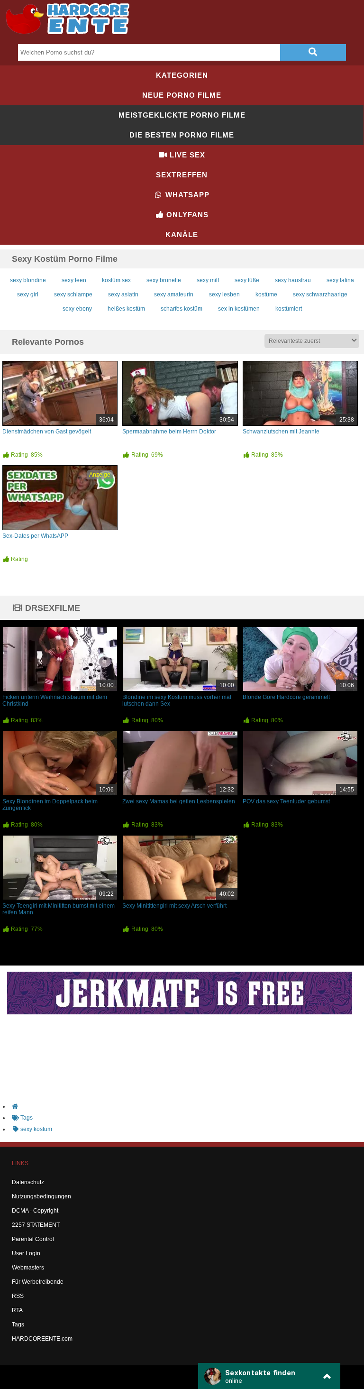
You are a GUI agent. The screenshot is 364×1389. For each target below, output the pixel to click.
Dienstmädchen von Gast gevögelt (46, 431)
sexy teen (74, 280)
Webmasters (28, 1267)
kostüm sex (116, 280)
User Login (26, 1253)
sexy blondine (28, 280)
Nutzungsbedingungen (41, 1196)
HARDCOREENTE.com (42, 1338)
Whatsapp (186, 195)
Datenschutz (28, 1182)
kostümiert (288, 308)
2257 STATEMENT (36, 1225)
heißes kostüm (126, 308)
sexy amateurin (173, 294)
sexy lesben (224, 294)
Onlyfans (186, 215)
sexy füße (247, 280)
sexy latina (340, 280)
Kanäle (181, 234)
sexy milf (208, 280)
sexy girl (27, 294)
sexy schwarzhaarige (320, 294)
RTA (17, 1310)
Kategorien (182, 75)
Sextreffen (182, 175)
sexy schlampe (73, 294)
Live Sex (186, 155)
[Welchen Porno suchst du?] (313, 52)
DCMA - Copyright (35, 1210)
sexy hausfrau (293, 280)
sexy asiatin (123, 294)
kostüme (266, 294)
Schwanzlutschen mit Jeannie (281, 431)
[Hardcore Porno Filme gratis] (71, 36)
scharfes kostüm (181, 308)
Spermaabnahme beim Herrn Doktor (169, 431)
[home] (186, 1106)
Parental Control (33, 1239)
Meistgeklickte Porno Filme (182, 115)
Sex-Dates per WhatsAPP (35, 536)
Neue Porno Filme (181, 95)
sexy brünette (163, 280)
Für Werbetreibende (38, 1282)
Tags (18, 1324)
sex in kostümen (239, 308)
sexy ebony (77, 308)
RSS (18, 1296)
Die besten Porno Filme (181, 135)
